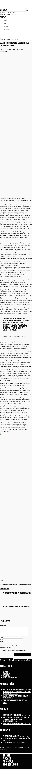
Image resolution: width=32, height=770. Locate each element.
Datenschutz (7, 676)
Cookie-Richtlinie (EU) (10, 678)
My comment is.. (3, 626)
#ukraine (29, 584)
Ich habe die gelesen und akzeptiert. (14, 650)
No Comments (4, 51)
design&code (4, 749)
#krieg (19, 584)
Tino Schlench (6, 29)
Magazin (5, 23)
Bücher (5, 20)
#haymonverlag (15, 584)
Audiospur (6, 26)
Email (1, 639)
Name (1, 637)
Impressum (6, 674)
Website (1, 641)
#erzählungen (9, 584)
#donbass (4, 584)
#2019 (1, 584)
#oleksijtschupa (24, 584)
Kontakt (5, 672)
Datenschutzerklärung (5, 647)
